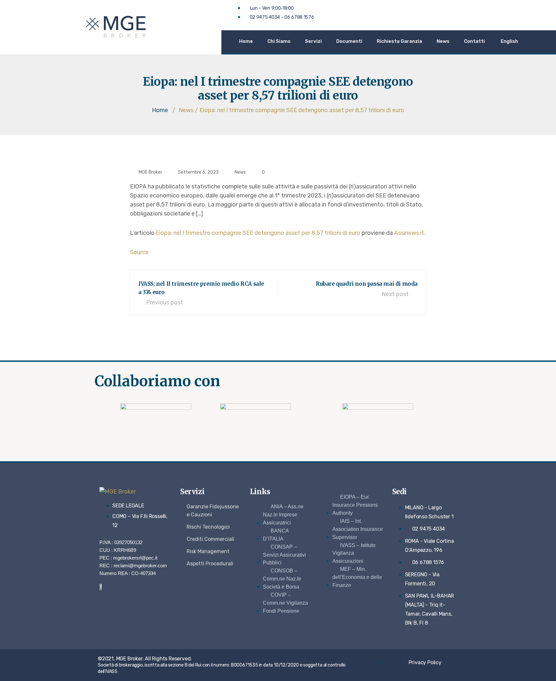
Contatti (474, 41)
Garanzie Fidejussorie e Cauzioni (213, 511)
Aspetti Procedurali (210, 564)
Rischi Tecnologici (208, 527)
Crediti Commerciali (210, 539)
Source (139, 252)
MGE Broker (150, 172)
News (443, 41)
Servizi (313, 41)
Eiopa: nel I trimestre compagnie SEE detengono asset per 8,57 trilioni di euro (258, 232)
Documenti (349, 41)
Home (246, 41)
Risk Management (208, 551)
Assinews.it (409, 232)
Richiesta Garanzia (399, 41)
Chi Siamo (279, 41)
